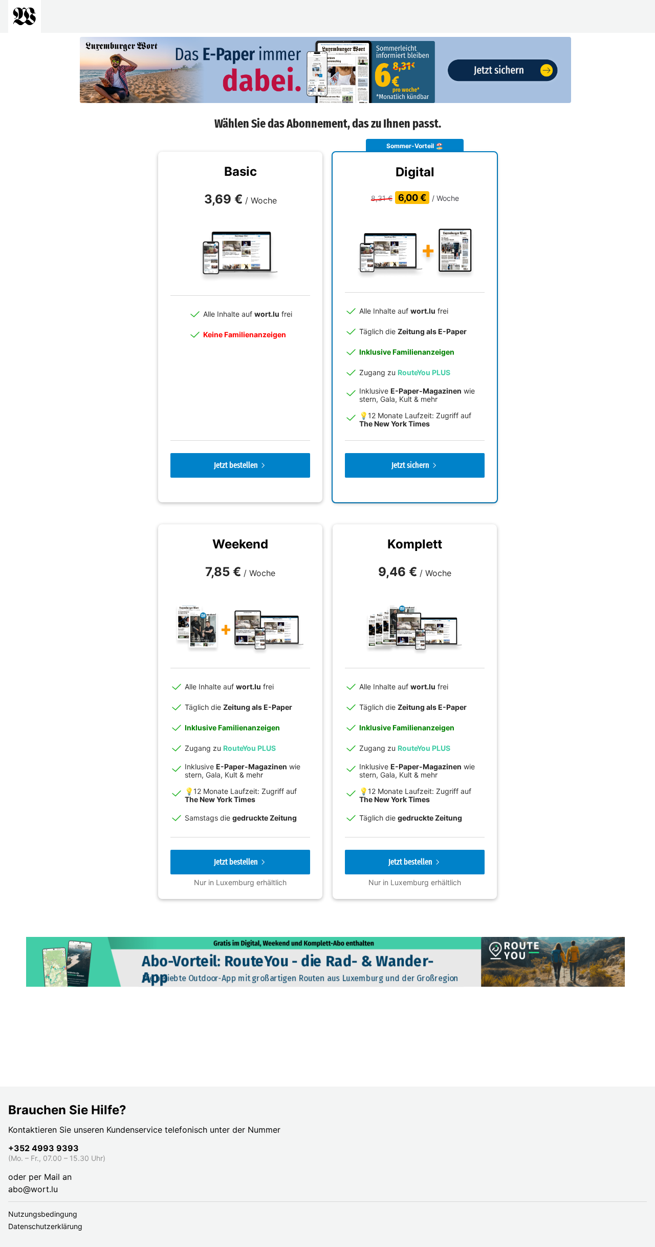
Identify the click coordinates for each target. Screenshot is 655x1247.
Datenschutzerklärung (45, 1226)
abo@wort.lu (33, 1189)
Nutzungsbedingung (42, 1214)
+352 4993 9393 (43, 1148)
